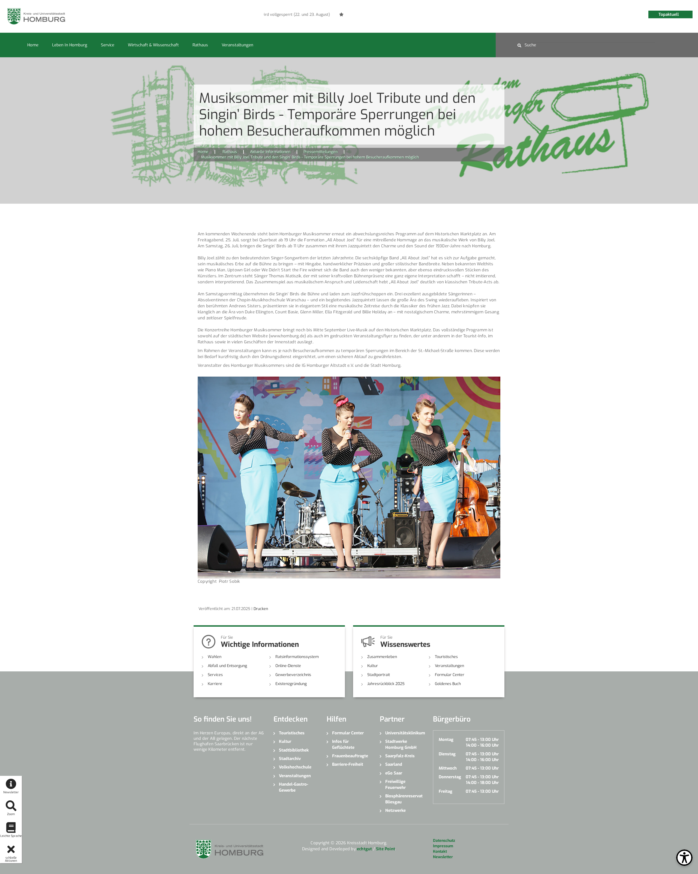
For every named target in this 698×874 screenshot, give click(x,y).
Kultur (372, 665)
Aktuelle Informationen (270, 151)
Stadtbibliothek (294, 750)
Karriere (215, 683)
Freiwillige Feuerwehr (395, 784)
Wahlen (214, 656)
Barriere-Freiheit (347, 764)
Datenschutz (444, 840)
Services (215, 674)
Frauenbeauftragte (350, 756)
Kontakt (440, 851)
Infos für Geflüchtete (343, 744)
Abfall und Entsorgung (227, 665)
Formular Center (449, 674)
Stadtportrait (378, 674)
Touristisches (446, 656)
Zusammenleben (382, 656)
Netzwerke (395, 810)
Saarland (393, 764)
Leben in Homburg (69, 45)
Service (107, 45)
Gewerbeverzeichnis (293, 674)
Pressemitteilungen (320, 151)
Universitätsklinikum (405, 733)
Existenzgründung (291, 683)
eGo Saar (393, 773)
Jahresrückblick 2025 (386, 683)
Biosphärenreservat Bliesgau (404, 798)
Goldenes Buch (448, 683)
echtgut (364, 849)
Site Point (385, 849)
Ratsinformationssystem (297, 656)
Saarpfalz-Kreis (400, 756)
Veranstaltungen (237, 45)
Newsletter (443, 857)
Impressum (443, 846)
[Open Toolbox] (684, 857)
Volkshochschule (295, 767)
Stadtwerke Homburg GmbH (401, 744)
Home (32, 45)
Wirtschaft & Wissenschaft (153, 45)
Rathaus (200, 45)
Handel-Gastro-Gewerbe (293, 787)
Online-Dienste (288, 665)
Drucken (261, 608)
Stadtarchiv (290, 758)
